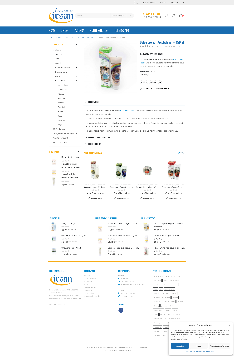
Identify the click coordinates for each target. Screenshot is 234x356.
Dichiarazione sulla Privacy (205, 351)
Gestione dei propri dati (92, 296)
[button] (229, 325)
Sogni (129, 185)
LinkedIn (151, 82)
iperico (168, 310)
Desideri (61, 107)
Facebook (142, 82)
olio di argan (177, 314)
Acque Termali (171, 276)
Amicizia (61, 98)
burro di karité (169, 289)
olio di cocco (158, 319)
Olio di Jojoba (158, 323)
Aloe (57, 59)
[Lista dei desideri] (173, 15)
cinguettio (146, 82)
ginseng (156, 306)
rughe (165, 331)
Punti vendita (98, 30)
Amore (139, 185)
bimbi (155, 289)
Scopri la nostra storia (57, 304)
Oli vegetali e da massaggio (64, 133)
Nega (198, 346)
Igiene (57, 76)
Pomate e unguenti (60, 138)
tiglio (164, 335)
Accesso (174, 2)
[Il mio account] (167, 15)
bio (161, 289)
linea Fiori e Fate (126, 111)
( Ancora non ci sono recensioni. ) (166, 46)
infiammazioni (158, 310)
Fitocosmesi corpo (62, 68)
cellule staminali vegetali (162, 297)
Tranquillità (62, 89)
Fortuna (103, 185)
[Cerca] (130, 15)
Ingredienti (88, 281)
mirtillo (162, 314)
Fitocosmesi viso (61, 72)
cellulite (175, 297)
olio (169, 314)
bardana (164, 285)
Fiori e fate (96, 185)
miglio (156, 314)
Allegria (61, 94)
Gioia (60, 116)
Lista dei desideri (149, 2)
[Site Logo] (61, 15)
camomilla (166, 293)
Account (87, 284)
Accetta (180, 346)
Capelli (58, 63)
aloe (179, 276)
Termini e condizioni (91, 278)
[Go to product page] (95, 170)
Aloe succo (157, 280)
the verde (157, 335)
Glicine (172, 306)
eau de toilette (170, 302)
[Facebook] (183, 2)
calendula (157, 293)
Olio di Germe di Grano (172, 319)
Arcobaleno (63, 85)
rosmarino (157, 331)
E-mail (160, 82)
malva (175, 310)
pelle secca (157, 327)
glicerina (164, 306)
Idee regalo (122, 30)
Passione (61, 120)
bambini (156, 285)
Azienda (79, 30)
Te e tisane (57, 50)
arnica (165, 280)
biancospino (174, 285)
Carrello (163, 2)
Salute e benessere (60, 142)
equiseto (180, 302)
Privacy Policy (89, 293)
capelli (174, 293)
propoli (166, 327)
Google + (155, 82)
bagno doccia (174, 280)
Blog (136, 2)
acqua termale (158, 276)
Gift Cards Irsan (59, 129)
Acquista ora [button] (96, 198)
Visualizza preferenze (219, 346)
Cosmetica (88, 185)
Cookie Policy (190, 351)
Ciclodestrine (158, 302)
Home (52, 30)
